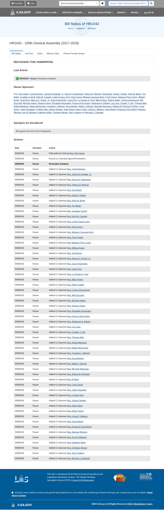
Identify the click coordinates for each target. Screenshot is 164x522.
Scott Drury (25, 100)
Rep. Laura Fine (74, 269)
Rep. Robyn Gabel (75, 285)
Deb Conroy (76, 97)
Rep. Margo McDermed (77, 348)
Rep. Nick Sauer (77, 153)
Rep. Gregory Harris (76, 306)
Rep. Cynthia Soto (75, 395)
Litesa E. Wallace (96, 109)
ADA (130, 504)
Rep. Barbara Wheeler (77, 432)
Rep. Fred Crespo (75, 237)
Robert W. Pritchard (121, 106)
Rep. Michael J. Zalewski (78, 458)
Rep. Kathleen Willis (76, 443)
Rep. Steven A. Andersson (79, 180)
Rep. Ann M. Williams (76, 437)
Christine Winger (60, 112)
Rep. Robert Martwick (77, 343)
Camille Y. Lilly (127, 103)
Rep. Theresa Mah (75, 337)
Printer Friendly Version (74, 53)
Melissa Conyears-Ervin (94, 97)
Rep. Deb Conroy (75, 227)
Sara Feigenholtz (58, 100)
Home (70, 28)
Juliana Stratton (56, 109)
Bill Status (16, 53)
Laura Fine (72, 100)
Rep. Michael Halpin (76, 301)
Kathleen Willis (45, 112)
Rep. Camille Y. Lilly (76, 332)
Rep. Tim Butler (74, 206)
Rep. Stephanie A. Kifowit (78, 322)
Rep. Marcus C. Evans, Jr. (78, 258)
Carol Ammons (36, 94)
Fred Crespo (111, 97)
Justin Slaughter (27, 109)
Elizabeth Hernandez (61, 103)
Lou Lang (115, 103)
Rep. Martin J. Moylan (77, 364)
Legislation (80, 28)
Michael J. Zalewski (94, 112)
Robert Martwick (21, 106)
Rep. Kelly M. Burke (76, 201)
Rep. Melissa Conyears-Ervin (80, 232)
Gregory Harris (44, 103)
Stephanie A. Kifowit (100, 103)
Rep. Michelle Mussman (78, 369)
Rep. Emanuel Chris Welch (79, 427)
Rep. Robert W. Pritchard (78, 374)
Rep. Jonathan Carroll (77, 211)
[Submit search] (151, 3)
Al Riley (134, 106)
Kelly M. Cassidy (43, 97)
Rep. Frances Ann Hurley (78, 316)
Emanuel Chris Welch (127, 109)
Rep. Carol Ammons (76, 169)
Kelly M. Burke (134, 94)
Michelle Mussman (103, 106)
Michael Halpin (30, 103)
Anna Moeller (72, 106)
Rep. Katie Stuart (75, 406)
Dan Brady (107, 94)
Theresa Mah (141, 103)
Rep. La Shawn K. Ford (77, 274)
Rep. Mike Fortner (75, 280)
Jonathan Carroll (27, 97)
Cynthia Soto (42, 109)
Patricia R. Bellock (93, 94)
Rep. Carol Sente (75, 385)
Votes (39, 53)
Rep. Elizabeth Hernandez (79, 311)
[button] (45, 12)
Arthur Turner (81, 109)
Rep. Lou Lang (73, 327)
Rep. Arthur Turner (75, 411)
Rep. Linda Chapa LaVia (78, 222)
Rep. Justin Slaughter (77, 390)
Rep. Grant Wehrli (75, 422)
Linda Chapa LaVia (61, 97)
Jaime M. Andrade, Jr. (54, 94)
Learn (149, 504)
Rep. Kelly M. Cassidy (77, 216)
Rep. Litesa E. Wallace (77, 416)
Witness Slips (53, 53)
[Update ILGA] (102, 3)
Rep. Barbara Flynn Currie (79, 243)
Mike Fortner (101, 100)
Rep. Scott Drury (74, 253)
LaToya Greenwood (130, 100)
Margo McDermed (37, 106)
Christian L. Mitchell (56, 106)
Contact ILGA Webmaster (82, 480)
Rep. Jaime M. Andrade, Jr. (79, 174)
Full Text (29, 53)
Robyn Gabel (114, 100)
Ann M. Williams (29, 112)
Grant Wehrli (110, 109)
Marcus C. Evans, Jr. (40, 100)
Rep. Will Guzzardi (75, 295)
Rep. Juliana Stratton (76, 400)
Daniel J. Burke (120, 94)
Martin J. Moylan (86, 106)
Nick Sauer (24, 94)
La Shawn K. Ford (86, 100)
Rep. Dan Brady (74, 190)
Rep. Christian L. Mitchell (78, 353)
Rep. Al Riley (73, 379)
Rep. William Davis (75, 248)
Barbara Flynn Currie (127, 97)
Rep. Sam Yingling (75, 453)
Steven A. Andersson (74, 94)
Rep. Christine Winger (77, 448)
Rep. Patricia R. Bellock (78, 185)
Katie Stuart (69, 109)
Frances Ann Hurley (81, 103)
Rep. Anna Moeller (75, 358)
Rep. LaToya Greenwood (78, 290)
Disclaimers (139, 504)
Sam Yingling (75, 112)
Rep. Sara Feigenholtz (77, 264)
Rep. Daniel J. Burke (76, 195)
